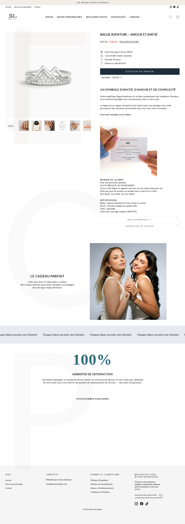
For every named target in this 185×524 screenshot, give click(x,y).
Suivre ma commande (22, 7)
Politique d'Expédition (99, 480)
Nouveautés (118, 17)
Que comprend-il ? (140, 220)
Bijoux (49, 17)
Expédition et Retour (140, 226)
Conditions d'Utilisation (100, 492)
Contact (37, 7)
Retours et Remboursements (102, 488)
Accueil (8, 7)
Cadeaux (134, 17)
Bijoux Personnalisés (69, 17)
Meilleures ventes (96, 17)
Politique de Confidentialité (101, 484)
